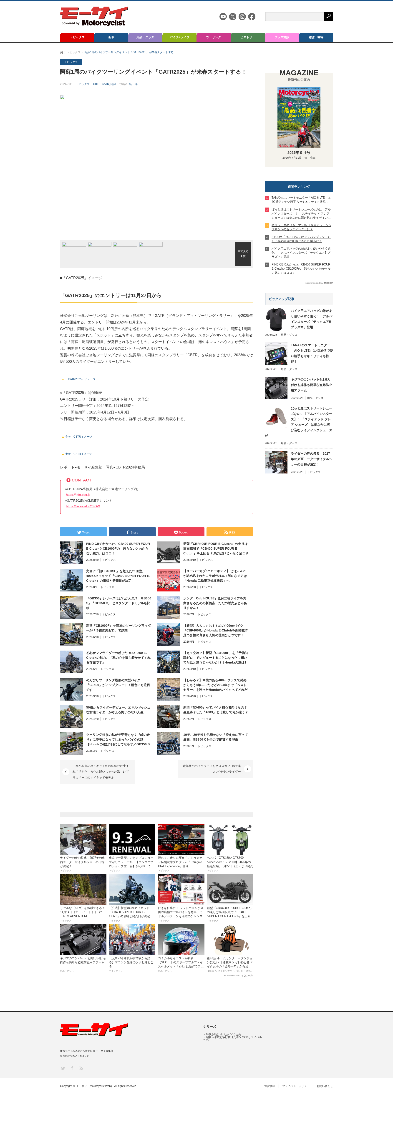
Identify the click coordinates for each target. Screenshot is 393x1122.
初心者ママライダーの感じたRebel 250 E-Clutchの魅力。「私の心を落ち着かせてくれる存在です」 (118, 657)
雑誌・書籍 (316, 37)
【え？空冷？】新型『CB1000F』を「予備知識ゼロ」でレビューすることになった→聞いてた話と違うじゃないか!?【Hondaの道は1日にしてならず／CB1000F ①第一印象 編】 (215, 658)
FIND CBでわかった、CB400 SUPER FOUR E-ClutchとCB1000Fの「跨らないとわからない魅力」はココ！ (118, 548)
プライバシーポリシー (296, 1086)
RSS (81, 1068)
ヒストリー (247, 37)
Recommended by (233, 975)
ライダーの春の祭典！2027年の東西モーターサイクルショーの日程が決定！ (311, 459)
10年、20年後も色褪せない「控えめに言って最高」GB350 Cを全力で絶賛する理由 (215, 737)
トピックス (77, 37)
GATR (105, 84)
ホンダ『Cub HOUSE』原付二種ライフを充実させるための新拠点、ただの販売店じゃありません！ (215, 603)
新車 (111, 37)
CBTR (97, 84)
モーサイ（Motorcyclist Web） (94, 1086)
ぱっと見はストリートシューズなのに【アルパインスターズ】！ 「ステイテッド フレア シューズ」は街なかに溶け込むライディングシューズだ (298, 421)
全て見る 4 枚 (243, 254)
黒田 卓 (133, 84)
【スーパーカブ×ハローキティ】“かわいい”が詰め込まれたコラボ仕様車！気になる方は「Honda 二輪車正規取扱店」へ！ (215, 575)
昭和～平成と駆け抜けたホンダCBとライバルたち (232, 1039)
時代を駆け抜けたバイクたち (224, 1034)
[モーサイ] (94, 25)
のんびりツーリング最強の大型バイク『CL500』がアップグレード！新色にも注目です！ (118, 684)
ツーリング (213, 37)
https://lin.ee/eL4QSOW (83, 506)
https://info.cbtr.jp (78, 494)
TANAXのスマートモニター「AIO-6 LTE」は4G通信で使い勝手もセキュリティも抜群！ (312, 353)
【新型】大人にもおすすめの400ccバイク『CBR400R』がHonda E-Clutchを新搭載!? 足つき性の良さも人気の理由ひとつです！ (215, 630)
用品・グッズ (145, 37)
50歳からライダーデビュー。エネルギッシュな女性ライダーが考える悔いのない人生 (118, 710)
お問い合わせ (325, 1086)
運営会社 (269, 1086)
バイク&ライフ (179, 37)
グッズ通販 (282, 37)
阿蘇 (113, 84)
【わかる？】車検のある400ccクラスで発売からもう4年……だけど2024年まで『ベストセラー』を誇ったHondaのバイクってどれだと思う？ (215, 685)
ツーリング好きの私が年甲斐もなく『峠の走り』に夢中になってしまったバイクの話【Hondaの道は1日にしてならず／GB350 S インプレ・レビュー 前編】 (118, 739)
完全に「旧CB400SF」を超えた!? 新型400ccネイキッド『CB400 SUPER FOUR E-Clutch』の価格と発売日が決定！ (118, 575)
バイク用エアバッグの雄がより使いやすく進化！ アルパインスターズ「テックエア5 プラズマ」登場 (311, 319)
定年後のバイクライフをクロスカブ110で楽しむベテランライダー (212, 769)
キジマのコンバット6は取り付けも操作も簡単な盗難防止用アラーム (311, 385)
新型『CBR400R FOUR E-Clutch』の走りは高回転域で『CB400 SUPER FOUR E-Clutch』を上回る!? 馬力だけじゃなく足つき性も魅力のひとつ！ (216, 549)
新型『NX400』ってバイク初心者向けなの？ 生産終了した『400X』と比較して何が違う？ (215, 710)
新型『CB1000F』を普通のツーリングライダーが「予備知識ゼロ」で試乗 (118, 628)
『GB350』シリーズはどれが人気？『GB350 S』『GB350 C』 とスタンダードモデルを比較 (118, 603)
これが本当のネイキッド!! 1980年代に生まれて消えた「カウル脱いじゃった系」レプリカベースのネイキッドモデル (101, 771)
